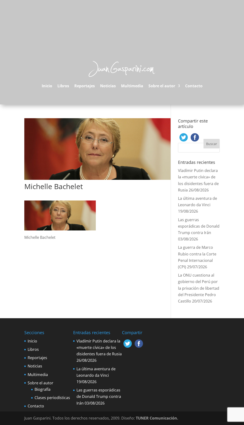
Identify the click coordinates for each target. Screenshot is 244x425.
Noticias (108, 85)
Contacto (194, 85)
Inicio (47, 85)
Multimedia (132, 85)
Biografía (43, 389)
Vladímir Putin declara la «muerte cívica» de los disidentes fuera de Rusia (99, 347)
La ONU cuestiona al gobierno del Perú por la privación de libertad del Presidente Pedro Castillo (198, 288)
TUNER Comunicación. (157, 418)
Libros (63, 85)
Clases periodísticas (52, 397)
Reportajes (84, 85)
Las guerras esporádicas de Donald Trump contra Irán (198, 226)
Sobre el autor (161, 85)
